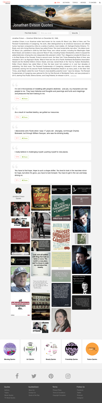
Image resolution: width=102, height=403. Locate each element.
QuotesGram (6, 2)
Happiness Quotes (92, 359)
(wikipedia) (73, 75)
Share (25, 98)
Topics (75, 2)
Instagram (80, 398)
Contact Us (32, 393)
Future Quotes (71, 359)
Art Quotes (10, 359)
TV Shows (92, 2)
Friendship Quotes (51, 359)
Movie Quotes (8, 395)
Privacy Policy (57, 390)
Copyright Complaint (59, 395)
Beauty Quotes (30, 359)
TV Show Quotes (9, 398)
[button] (100, 2)
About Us (31, 390)
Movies (83, 2)
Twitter (79, 393)
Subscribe (75, 33)
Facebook (80, 390)
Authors (66, 2)
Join (58, 2)
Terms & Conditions (59, 393)
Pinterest (80, 395)
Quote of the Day (34, 395)
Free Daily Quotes (31, 33)
